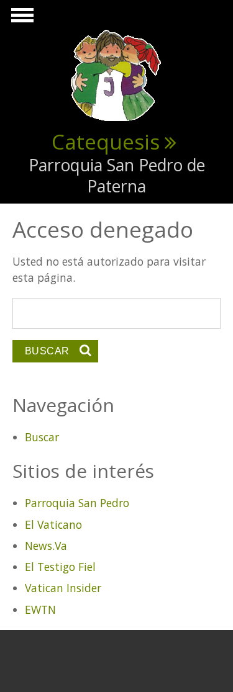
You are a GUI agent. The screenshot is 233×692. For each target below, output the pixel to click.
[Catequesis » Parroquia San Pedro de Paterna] (116, 75)
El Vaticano (53, 524)
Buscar (42, 436)
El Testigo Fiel (60, 566)
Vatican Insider (63, 587)
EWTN (40, 609)
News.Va (46, 545)
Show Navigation (20, 18)
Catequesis (106, 141)
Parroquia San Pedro (77, 502)
